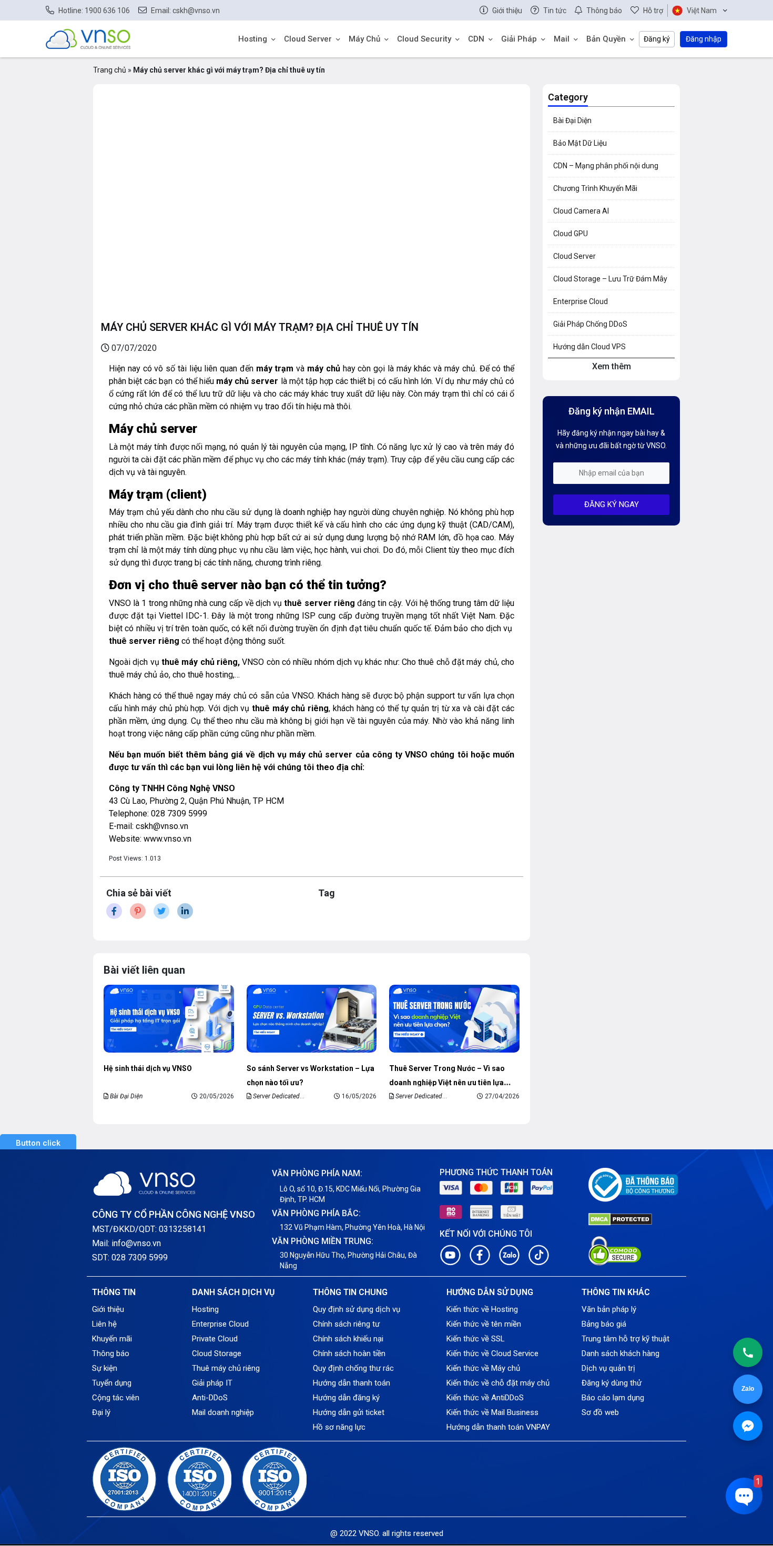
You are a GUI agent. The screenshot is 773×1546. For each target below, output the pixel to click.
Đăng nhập (703, 39)
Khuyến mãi (112, 1338)
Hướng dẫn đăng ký (346, 1397)
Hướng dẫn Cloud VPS (589, 346)
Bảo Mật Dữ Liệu (580, 143)
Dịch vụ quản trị (608, 1368)
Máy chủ (364, 39)
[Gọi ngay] (747, 1352)
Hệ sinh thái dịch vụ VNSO (148, 1068)
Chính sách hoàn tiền (349, 1353)
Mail (561, 39)
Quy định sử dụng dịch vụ (356, 1309)
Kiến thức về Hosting (482, 1309)
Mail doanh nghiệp (223, 1412)
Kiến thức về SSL (475, 1338)
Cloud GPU (570, 233)
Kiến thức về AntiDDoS (485, 1397)
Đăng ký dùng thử (612, 1383)
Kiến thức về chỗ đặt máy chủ (498, 1383)
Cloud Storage (216, 1353)
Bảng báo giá (604, 1324)
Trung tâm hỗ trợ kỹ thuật (625, 1338)
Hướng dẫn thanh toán (351, 1383)
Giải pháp (519, 39)
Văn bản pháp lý (609, 1309)
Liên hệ (104, 1324)
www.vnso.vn (167, 839)
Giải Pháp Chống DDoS (590, 324)
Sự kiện (104, 1368)
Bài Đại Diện (126, 1096)
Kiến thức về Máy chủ (483, 1368)
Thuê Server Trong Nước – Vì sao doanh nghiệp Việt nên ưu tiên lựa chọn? (447, 1082)
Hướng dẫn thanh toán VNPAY (498, 1427)
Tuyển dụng (111, 1383)
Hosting (252, 39)
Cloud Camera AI (581, 211)
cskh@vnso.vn (162, 826)
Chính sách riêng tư (346, 1324)
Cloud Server (308, 39)
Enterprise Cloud (580, 301)
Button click (38, 1143)
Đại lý (101, 1412)
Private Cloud (215, 1338)
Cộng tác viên (115, 1397)
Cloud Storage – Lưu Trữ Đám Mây (610, 279)
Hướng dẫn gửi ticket (348, 1412)
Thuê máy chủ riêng (226, 1368)
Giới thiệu (108, 1309)
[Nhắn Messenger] (747, 1426)
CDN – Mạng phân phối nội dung (605, 165)
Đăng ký (657, 39)
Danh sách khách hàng (620, 1353)
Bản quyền (606, 39)
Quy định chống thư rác (353, 1368)
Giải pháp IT (212, 1383)
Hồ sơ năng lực (339, 1427)
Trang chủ (109, 70)
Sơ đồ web (600, 1412)
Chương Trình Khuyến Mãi (595, 188)
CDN (476, 39)
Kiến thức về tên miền (483, 1324)
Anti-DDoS (210, 1397)
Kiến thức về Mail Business (492, 1412)
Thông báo (110, 1353)
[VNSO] (88, 38)
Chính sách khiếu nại (348, 1338)
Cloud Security (424, 39)
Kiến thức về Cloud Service (492, 1353)
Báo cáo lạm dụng (613, 1397)
